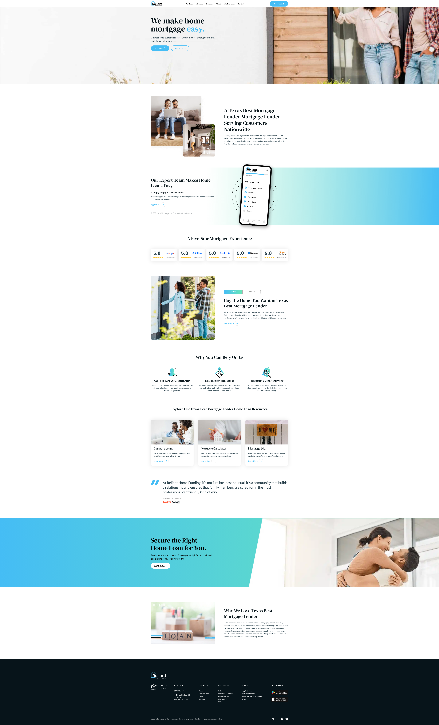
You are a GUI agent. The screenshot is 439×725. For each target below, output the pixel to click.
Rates (220, 691)
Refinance (199, 4)
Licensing (197, 719)
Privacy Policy (188, 719)
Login (244, 699)
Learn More (229, 323)
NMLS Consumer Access (209, 719)
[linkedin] (282, 719)
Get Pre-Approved (248, 694)
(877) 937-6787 (179, 691)
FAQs (220, 702)
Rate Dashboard (229, 4)
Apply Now (155, 205)
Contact (241, 4)
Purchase (189, 4)
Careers (201, 696)
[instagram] (273, 719)
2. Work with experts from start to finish (171, 213)
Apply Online (247, 691)
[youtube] (286, 719)
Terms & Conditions (177, 719)
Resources (209, 4)
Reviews (202, 699)
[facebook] (277, 719)
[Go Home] (157, 4)
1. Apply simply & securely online (167, 192)
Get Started (279, 4)
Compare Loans (223, 696)
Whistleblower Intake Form (252, 696)
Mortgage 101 (223, 699)
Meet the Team (204, 694)
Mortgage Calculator (225, 694)
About (218, 4)
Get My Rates (159, 566)
